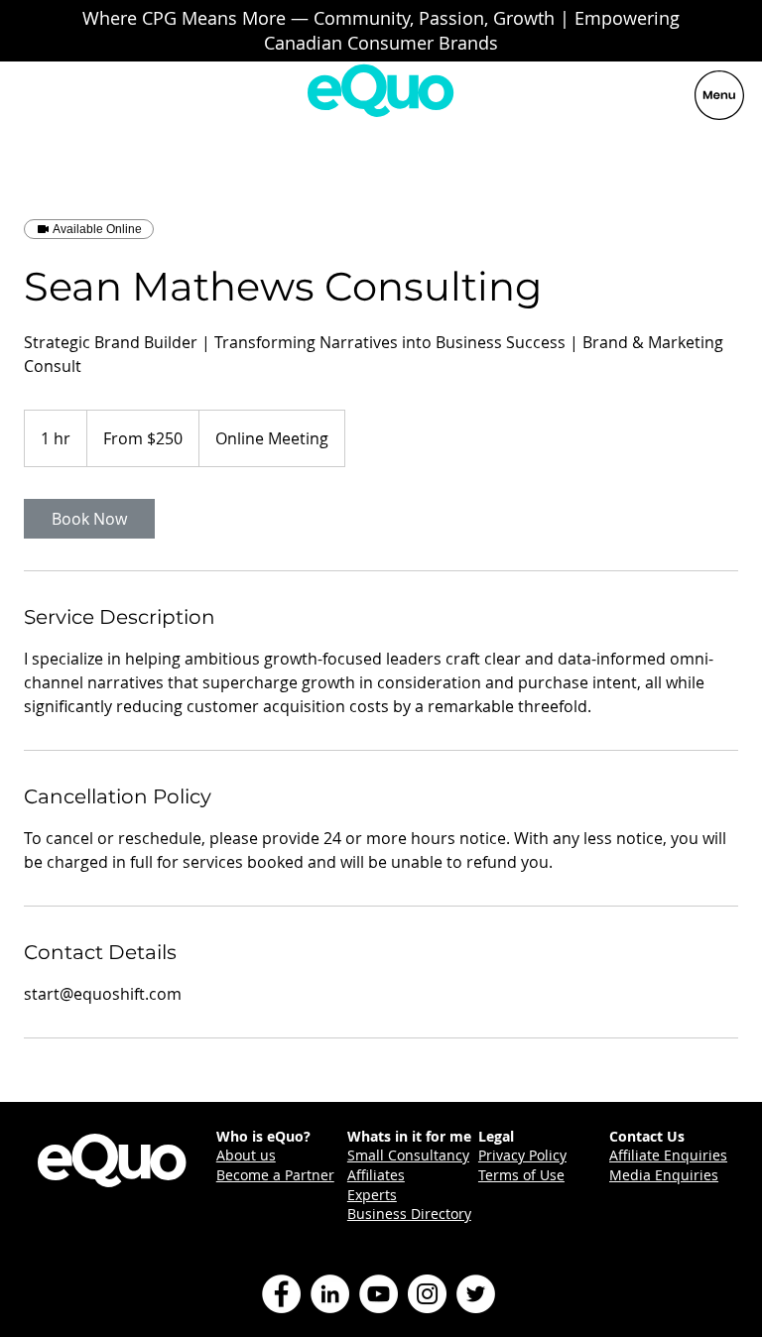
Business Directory (409, 1213)
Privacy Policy (522, 1155)
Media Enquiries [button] (663, 1174)
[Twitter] (475, 1294)
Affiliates (376, 1174)
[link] (89, 519)
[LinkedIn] (330, 1294)
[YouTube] (378, 1294)
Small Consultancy (408, 1155)
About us (246, 1155)
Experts (372, 1194)
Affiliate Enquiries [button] (668, 1155)
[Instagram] (427, 1294)
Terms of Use (521, 1174)
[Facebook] (281, 1294)
